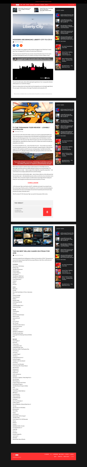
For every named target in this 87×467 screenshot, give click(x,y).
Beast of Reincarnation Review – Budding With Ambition (67, 60)
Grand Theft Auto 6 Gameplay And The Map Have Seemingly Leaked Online (46, 9)
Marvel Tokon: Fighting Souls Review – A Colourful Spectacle (67, 53)
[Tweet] (17, 45)
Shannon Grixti (17, 41)
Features (42, 4)
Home (21, 4)
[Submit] (21, 45)
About (55, 456)
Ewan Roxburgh (17, 131)
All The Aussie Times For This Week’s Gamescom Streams (67, 15)
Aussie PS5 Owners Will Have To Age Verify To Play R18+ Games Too (66, 21)
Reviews (27, 4)
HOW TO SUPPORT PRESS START (43, 1)
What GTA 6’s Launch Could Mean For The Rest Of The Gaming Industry (67, 32)
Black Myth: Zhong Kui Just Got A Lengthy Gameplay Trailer (24, 9)
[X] (70, 5)
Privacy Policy (66, 456)
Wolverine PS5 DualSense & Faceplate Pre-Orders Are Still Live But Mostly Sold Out (67, 38)
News (24, 4)
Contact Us (60, 456)
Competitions (37, 4)
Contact (46, 4)
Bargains (32, 4)
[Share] (14, 45)
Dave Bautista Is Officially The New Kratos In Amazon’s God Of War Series (67, 26)
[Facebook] (69, 5)
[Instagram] (72, 5)
